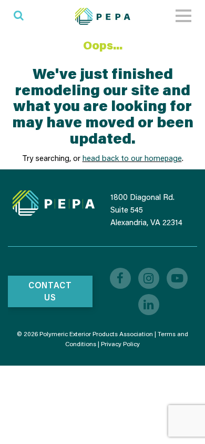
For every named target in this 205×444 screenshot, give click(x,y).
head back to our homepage (132, 158)
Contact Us (49, 290)
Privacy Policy (120, 344)
